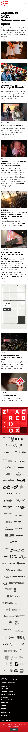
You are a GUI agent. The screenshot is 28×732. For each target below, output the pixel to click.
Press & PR (4, 697)
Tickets (3, 705)
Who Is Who (5, 689)
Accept (14, 729)
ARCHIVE (4, 715)
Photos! (7, 309)
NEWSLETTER (5, 713)
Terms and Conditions (8, 700)
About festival (5, 686)
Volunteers (4, 702)
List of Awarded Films (8, 694)
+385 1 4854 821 (6, 720)
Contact (3, 708)
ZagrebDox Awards (7, 691)
